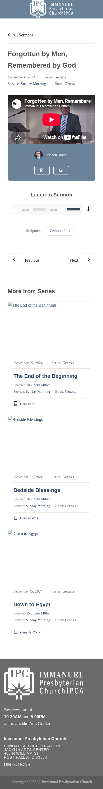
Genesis (60, 77)
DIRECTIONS (17, 764)
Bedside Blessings (36, 490)
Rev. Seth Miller (56, 155)
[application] (47, 209)
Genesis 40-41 (60, 231)
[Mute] (62, 209)
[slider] (74, 209)
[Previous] (23, 255)
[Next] (82, 255)
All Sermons (22, 35)
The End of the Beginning (45, 376)
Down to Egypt (31, 604)
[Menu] (7, 9)
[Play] (15, 209)
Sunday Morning (33, 84)
